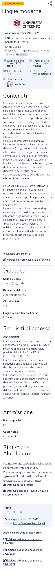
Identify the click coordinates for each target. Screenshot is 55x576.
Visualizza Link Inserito (16, 253)
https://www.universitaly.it (29, 523)
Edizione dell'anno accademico (22, 541)
